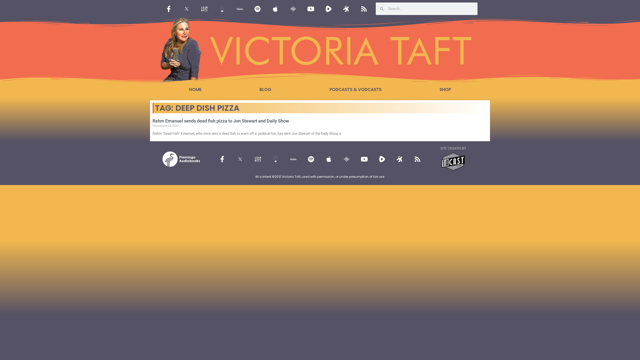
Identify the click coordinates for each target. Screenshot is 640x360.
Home (195, 89)
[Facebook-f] (168, 8)
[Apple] (275, 8)
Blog (265, 89)
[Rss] (364, 8)
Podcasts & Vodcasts (356, 89)
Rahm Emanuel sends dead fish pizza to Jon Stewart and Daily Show (220, 121)
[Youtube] (310, 8)
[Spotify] (257, 8)
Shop (445, 89)
